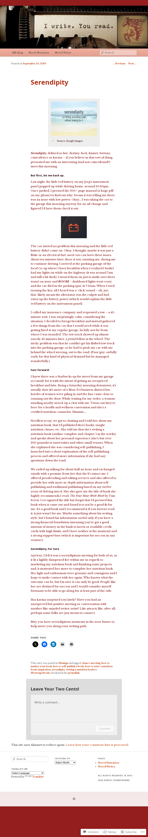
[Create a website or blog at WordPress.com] (74, 799)
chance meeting (91, 663)
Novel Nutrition (39, 52)
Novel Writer (63, 52)
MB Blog (17, 52)
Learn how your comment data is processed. (97, 745)
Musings (63, 663)
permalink (74, 672)
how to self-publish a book (68, 666)
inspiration (44, 669)
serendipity (58, 669)
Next (132, 63)
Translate (38, 776)
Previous (118, 63)
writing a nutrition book (80, 669)
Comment (104, 728)
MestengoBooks (40, 672)
